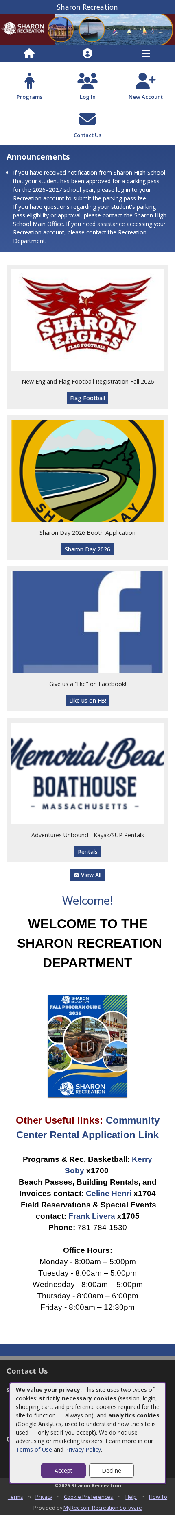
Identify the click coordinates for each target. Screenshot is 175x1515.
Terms (15, 1496)
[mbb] (87, 773)
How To (158, 1496)
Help (131, 1496)
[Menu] (146, 53)
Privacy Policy (83, 1449)
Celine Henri (108, 1193)
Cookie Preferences (88, 1496)
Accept (63, 1470)
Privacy (43, 1496)
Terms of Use (34, 1449)
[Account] (87, 53)
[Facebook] (87, 621)
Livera (103, 1216)
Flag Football (87, 398)
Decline (111, 1470)
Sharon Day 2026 (87, 549)
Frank (80, 1216)
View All (90, 875)
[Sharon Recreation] (87, 29)
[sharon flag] (87, 319)
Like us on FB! (87, 700)
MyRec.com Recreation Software (102, 1507)
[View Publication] (87, 1046)
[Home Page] (29, 53)
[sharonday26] (87, 470)
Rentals (88, 851)
